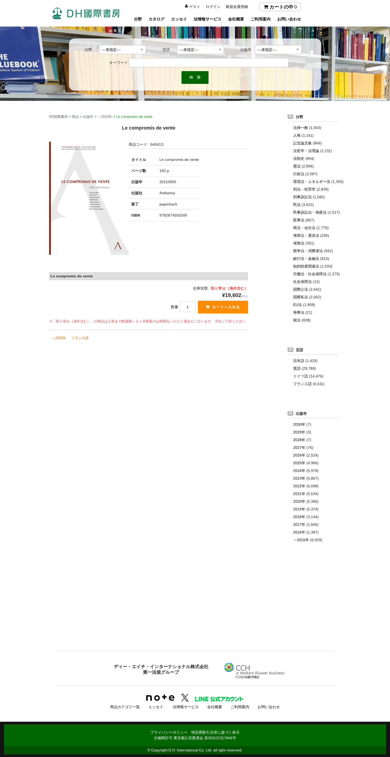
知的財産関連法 (306, 266)
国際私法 (300, 297)
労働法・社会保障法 (310, 274)
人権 (297, 135)
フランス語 (80, 338)
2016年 (299, 532)
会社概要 (236, 19)
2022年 (299, 486)
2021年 (299, 494)
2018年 (299, 517)
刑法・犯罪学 (304, 189)
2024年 (299, 470)
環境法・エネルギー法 (311, 181)
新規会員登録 (237, 7)
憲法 (297, 166)
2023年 (299, 478)
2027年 (299, 447)
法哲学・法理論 (306, 151)
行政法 (298, 174)
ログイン (213, 7)
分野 (138, 19)
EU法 (297, 305)
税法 (297, 320)
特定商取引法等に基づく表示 (215, 732)
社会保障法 (302, 281)
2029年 (299, 432)
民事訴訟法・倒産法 (310, 212)
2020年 (299, 501)
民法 (297, 205)
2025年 (299, 463)
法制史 (298, 158)
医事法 (298, 220)
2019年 (299, 509)
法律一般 (300, 128)
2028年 (299, 440)
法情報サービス (208, 19)
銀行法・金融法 (306, 258)
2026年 (299, 455)
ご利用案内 (261, 19)
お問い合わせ (289, 19)
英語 (297, 368)
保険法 (298, 243)
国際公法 (300, 289)
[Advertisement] (195, 607)
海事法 (298, 312)
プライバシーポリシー (169, 732)
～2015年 (59, 338)
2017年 (299, 524)
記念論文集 (302, 143)
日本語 (298, 361)
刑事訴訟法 (302, 197)
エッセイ (179, 19)
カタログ (156, 19)
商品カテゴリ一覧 (125, 707)
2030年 (299, 424)
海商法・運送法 (306, 235)
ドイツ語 (300, 376)
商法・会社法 (304, 228)
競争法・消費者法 (308, 251)
